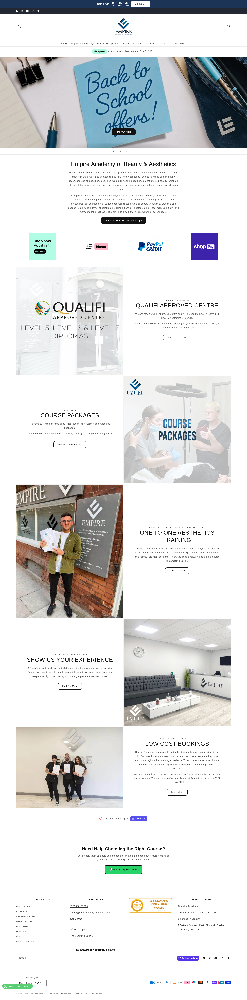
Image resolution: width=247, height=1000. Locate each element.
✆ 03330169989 (79, 906)
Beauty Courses (24, 921)
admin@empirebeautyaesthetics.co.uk (91, 912)
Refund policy (53, 993)
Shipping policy (97, 993)
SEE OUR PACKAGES (70, 444)
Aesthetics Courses (25, 916)
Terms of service (82, 993)
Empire (25, 993)
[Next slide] (126, 151)
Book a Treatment (25, 941)
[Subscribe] (64, 957)
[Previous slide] (113, 151)
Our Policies (22, 926)
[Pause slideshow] (133, 151)
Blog (18, 936)
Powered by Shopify (37, 993)
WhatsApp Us (81, 929)
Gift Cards (21, 931)
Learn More (177, 792)
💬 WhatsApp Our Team (123, 869)
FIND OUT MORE (177, 337)
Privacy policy (66, 993)
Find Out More (140, 4)
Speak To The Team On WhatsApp (123, 220)
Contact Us (21, 911)
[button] (19, 26)
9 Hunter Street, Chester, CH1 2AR (197, 912)
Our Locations (23, 906)
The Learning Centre (81, 936)
